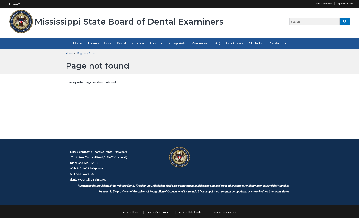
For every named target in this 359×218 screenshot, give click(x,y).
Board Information (130, 43)
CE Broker (256, 43)
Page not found (86, 53)
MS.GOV (14, 4)
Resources (199, 43)
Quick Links (234, 43)
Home (77, 43)
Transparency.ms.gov (223, 212)
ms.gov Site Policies (159, 212)
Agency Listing (345, 3)
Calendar (156, 43)
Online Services (323, 3)
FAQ (216, 43)
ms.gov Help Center (190, 212)
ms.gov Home (131, 212)
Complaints (177, 43)
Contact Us (278, 43)
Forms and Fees (99, 43)
